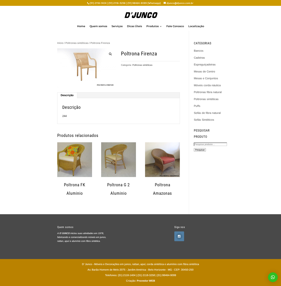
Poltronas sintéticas (76, 43)
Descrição (67, 95)
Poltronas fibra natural (208, 92)
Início (60, 43)
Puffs (197, 106)
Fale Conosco (175, 26)
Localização (196, 26)
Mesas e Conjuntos (206, 78)
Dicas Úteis (134, 26)
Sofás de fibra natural (207, 112)
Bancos (198, 50)
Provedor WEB (146, 280)
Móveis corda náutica (207, 85)
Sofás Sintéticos (204, 119)
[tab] (67, 95)
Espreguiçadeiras (205, 64)
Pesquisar (200, 150)
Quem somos (98, 26)
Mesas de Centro (204, 71)
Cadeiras (199, 57)
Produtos (152, 26)
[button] (273, 277)
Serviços (117, 26)
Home (81, 26)
